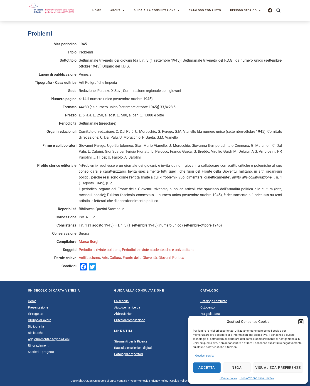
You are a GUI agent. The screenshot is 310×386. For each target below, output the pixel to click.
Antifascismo (89, 258)
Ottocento (207, 307)
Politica (178, 258)
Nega (237, 368)
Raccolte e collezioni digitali (133, 348)
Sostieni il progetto (41, 352)
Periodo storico (243, 10)
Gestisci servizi (204, 355)
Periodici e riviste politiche (99, 250)
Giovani (164, 258)
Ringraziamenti (38, 345)
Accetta (206, 368)
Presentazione (38, 307)
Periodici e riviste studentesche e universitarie (158, 250)
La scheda (121, 301)
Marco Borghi (89, 241)
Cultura (115, 258)
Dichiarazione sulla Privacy (257, 378)
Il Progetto (35, 314)
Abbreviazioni (123, 314)
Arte (105, 258)
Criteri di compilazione (129, 320)
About (115, 10)
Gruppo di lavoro (39, 320)
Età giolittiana (210, 314)
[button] (301, 321)
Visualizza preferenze (278, 368)
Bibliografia (36, 326)
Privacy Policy (159, 380)
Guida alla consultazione (154, 10)
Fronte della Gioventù (140, 258)
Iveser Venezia (139, 380)
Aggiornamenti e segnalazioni (48, 339)
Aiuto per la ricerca (127, 307)
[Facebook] (270, 10)
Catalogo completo (205, 10)
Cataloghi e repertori (128, 354)
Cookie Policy (228, 378)
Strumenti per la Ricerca (131, 341)
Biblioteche (35, 333)
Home (96, 10)
